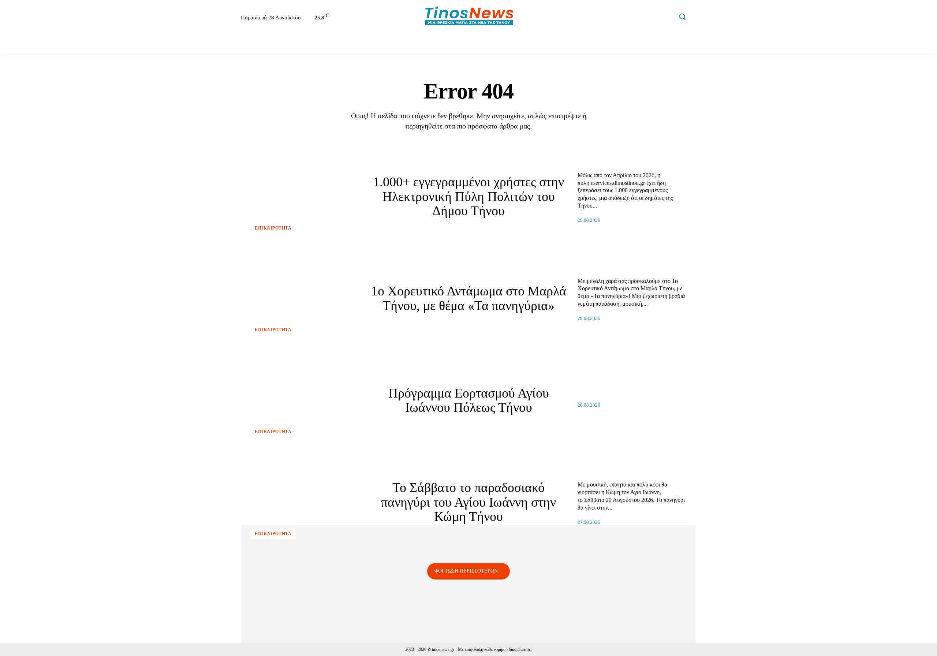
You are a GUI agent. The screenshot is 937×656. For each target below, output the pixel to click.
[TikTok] (651, 18)
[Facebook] (620, 18)
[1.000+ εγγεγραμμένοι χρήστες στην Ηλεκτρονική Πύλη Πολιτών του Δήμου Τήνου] (304, 196)
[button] (682, 16)
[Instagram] (635, 18)
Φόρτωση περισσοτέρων (466, 571)
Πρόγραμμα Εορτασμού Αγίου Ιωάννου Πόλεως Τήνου (468, 400)
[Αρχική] (221, 44)
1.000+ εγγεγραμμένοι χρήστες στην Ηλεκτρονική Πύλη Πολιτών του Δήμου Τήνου (468, 196)
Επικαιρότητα (273, 228)
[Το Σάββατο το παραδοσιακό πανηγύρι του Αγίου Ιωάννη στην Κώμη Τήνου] (304, 502)
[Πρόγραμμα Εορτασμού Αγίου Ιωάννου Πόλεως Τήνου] (304, 400)
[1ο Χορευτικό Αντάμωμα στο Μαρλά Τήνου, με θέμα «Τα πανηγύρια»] (304, 298)
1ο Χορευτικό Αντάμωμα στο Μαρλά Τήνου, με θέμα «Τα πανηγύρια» (468, 298)
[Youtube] (666, 18)
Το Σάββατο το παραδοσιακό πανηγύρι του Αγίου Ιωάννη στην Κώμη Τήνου (468, 502)
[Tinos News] (469, 16)
